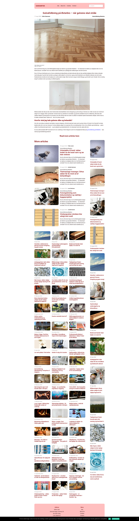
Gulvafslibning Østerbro (98, 16)
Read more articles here (69, 136)
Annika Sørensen (72, 167)
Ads (58, 5)
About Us (63, 5)
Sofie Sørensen (46, 16)
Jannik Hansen (71, 209)
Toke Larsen (71, 146)
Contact (74, 5)
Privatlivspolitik (116, 518)
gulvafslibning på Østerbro (94, 129)
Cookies (69, 5)
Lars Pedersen (71, 188)
